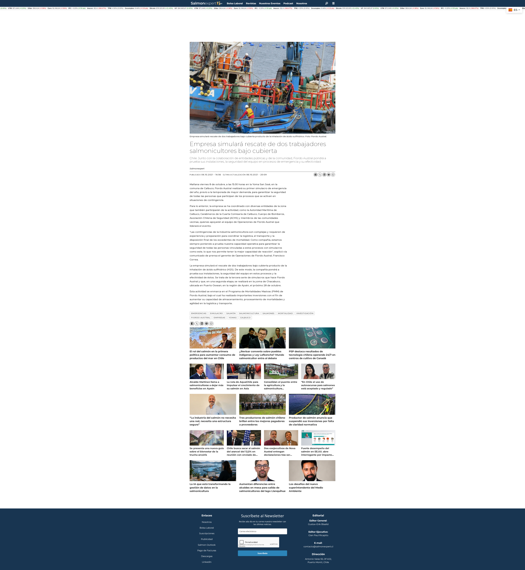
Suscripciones (206, 533)
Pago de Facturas (206, 551)
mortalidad (285, 313)
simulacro (216, 313)
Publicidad (207, 539)
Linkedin (207, 562)
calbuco (245, 317)
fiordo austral (200, 317)
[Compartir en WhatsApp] (333, 175)
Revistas (251, 3)
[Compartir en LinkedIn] (324, 175)
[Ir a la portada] (206, 3)
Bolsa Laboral (235, 3)
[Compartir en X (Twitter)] (320, 175)
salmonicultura (249, 313)
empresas (219, 317)
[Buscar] (326, 3)
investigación (304, 313)
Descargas (206, 556)
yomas (233, 317)
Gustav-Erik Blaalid (318, 524)
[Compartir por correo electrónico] (329, 175)
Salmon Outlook (207, 545)
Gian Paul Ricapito (318, 535)
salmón (231, 313)
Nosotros (301, 3)
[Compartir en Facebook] (315, 175)
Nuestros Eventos (269, 3)
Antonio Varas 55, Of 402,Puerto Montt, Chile (318, 561)
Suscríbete (262, 553)
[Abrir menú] (333, 3)
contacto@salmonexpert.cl (318, 546)
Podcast (288, 3)
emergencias (198, 313)
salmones (268, 313)
